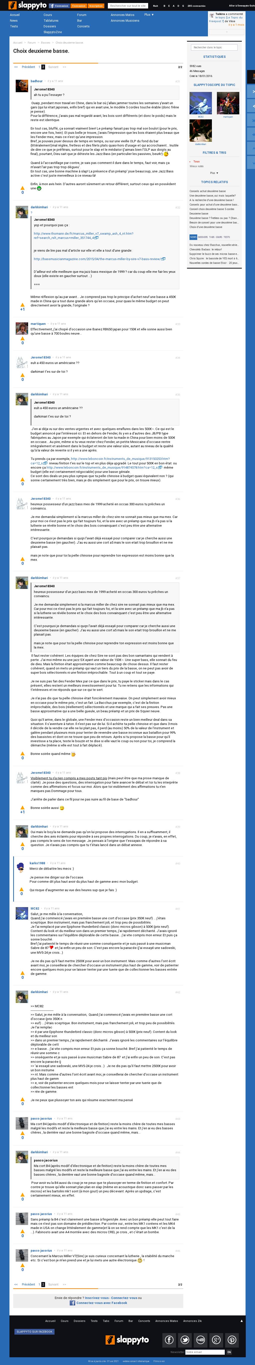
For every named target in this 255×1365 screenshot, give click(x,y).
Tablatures (51, 20)
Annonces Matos (122, 15)
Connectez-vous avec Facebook (101, 1303)
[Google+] (216, 1340)
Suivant (53, 67)
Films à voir (159, 1361)
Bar (79, 20)
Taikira (220, 14)
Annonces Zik (192, 1321)
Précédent (28, 67)
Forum (81, 15)
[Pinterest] (232, 1340)
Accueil (15, 15)
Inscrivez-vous (97, 1298)
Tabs (211, 237)
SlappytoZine (53, 32)
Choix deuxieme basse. (70, 42)
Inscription (96, 5)
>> (64, 67)
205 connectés (196, 5)
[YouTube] (200, 1340)
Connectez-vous (124, 1298)
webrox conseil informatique (136, 1361)
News (14, 20)
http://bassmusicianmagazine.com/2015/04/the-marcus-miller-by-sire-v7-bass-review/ (97, 259)
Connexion (61, 5)
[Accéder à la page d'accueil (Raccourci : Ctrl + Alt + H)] (28, 7)
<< (16, 67)
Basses (45, 42)
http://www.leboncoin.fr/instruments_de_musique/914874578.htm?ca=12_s (102, 467)
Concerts (83, 26)
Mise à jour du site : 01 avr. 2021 (103, 1361)
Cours (48, 15)
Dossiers (50, 26)
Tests (14, 26)
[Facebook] (169, 1340)
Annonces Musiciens (125, 20)
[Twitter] (185, 1340)
